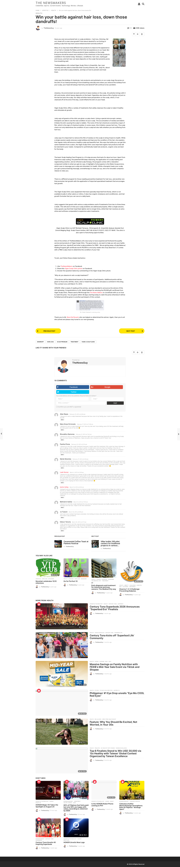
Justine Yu (116, 690)
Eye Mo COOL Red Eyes (106, 690)
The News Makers (96, 292)
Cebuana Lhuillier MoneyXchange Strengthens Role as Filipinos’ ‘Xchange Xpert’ (130, 806)
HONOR (51, 801)
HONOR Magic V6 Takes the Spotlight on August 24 (47, 806)
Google (107, 387)
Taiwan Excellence (121, 748)
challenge (132, 585)
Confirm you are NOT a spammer (69, 407)
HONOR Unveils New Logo (74, 842)
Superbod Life (118, 632)
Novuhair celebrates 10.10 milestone (46, 582)
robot (112, 801)
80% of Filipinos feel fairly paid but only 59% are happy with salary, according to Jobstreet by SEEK (76, 808)
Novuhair (51, 578)
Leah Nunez (64, 472)
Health (39, 13)
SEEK (74, 802)
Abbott (126, 585)
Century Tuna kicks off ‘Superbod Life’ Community (112, 637)
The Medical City (96, 580)
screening (111, 579)
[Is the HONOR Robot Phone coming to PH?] (104, 790)
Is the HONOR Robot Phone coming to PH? (102, 805)
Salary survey (68, 802)
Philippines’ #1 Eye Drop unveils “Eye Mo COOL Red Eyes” (117, 694)
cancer (98, 579)
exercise (71, 578)
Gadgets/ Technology (96, 603)
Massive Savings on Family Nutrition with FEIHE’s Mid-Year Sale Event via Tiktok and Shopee (114, 667)
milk (106, 661)
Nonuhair (83, 578)
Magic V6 (38, 802)
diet (120, 586)
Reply (62, 419)
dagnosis (104, 579)
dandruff (40, 342)
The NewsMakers (51, 3)
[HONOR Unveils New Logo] (76, 827)
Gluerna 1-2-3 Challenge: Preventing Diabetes (129, 590)
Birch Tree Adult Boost (109, 719)
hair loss (50, 342)
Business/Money (68, 801)
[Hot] (39, 604)
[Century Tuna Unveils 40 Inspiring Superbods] (48, 827)
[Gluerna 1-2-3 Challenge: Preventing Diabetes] (131, 571)
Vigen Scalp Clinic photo (73, 268)
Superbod (120, 603)
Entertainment (40, 838)
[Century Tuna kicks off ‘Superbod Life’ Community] (62, 645)
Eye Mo (97, 690)
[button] (139, 4)
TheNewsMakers (66, 266)
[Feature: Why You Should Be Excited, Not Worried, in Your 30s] (62, 732)
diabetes (139, 585)
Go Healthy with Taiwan (108, 748)
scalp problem (62, 342)
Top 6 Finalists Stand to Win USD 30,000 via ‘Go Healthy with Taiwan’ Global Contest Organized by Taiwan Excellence (115, 753)
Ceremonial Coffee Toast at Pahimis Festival (76, 542)
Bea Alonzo (98, 719)
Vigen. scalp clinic (88, 342)
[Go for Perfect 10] (76, 567)
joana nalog (64, 487)
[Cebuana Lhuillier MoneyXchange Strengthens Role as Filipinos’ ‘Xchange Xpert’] (131, 790)
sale (110, 661)
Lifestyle (38, 578)
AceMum (101, 661)
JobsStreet (77, 801)
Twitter (73, 392)
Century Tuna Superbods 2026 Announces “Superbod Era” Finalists (115, 608)
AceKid (97, 661)
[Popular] (39, 691)
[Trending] (39, 782)
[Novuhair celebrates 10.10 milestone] (48, 567)
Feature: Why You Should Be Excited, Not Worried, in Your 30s (113, 723)
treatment (74, 342)
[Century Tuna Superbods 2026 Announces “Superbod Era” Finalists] (62, 616)
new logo (66, 840)
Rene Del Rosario (73, 317)
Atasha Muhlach (99, 632)
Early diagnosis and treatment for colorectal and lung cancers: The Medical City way (103, 587)
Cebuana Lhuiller (135, 801)
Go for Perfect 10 (71, 581)
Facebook (74, 387)
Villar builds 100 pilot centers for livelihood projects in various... (110, 543)
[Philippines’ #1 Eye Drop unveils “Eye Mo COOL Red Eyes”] (62, 703)
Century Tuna (113, 603)
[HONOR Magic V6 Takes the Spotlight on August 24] (48, 790)
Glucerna (125, 586)
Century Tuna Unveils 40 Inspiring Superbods (46, 843)
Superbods (39, 840)
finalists (97, 748)
